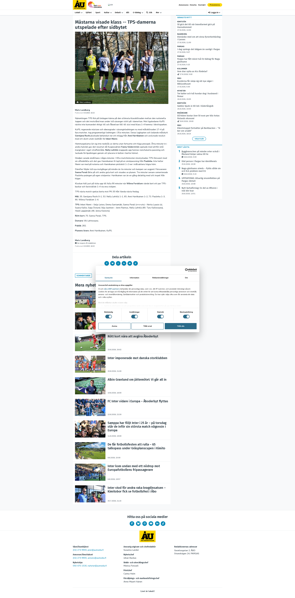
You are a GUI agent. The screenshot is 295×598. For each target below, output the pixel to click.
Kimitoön (181, 22)
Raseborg (182, 34)
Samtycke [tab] (109, 278)
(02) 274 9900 (80, 550)
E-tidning (137, 12)
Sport (97, 12)
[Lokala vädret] (109, 5)
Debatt (118, 12)
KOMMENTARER (83, 276)
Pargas (180, 46)
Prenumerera (215, 5)
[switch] (134, 316)
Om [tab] (186, 278)
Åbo (179, 78)
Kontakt (202, 5)
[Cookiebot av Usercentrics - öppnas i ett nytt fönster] (187, 270)
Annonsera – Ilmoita (187, 5)
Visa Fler (199, 139)
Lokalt (77, 12)
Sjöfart (89, 12)
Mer (157, 12)
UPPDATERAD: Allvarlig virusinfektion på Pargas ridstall (201, 181)
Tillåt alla (180, 326)
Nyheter (181, 91)
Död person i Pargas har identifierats (199, 162)
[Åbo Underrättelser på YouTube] (151, 523)
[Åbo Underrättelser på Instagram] (144, 523)
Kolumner (182, 69)
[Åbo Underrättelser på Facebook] (132, 523)
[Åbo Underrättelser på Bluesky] (138, 523)
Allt (127, 12)
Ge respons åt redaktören (86, 243)
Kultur (106, 12)
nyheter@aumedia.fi (97, 565)
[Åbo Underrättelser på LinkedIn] (157, 523)
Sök (150, 12)
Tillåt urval (147, 326)
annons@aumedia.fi (97, 558)
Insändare (182, 113)
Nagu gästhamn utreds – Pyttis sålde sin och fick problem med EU (201, 171)
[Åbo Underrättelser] (147, 536)
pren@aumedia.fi (95, 550)
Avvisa (114, 326)
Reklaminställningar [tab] (160, 278)
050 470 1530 (80, 565)
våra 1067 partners (112, 289)
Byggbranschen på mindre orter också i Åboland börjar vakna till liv (200, 154)
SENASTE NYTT (184, 17)
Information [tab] (134, 278)
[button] (214, 12)
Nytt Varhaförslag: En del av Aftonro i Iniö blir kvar (199, 191)
